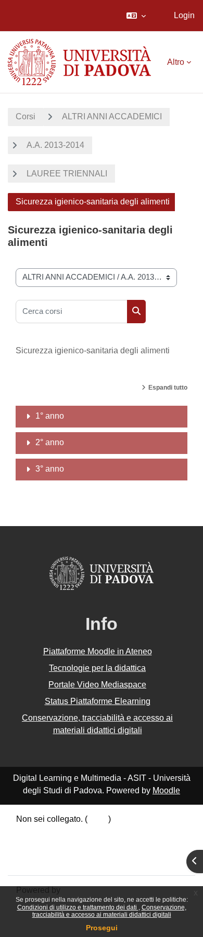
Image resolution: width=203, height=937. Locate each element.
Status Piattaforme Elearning (97, 701)
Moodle (166, 790)
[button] (136, 15)
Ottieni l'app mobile (51, 860)
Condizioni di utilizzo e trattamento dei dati (77, 907)
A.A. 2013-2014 (55, 145)
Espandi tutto (167, 387)
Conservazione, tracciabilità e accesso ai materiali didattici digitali (109, 911)
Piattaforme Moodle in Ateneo (97, 651)
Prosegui (102, 928)
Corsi (25, 116)
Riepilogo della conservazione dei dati (87, 833)
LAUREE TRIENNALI (67, 173)
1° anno (49, 415)
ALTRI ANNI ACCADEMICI (112, 116)
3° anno (49, 468)
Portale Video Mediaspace (97, 684)
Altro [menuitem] (175, 62)
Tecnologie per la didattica (97, 668)
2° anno (49, 442)
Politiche (32, 846)
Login (184, 15)
